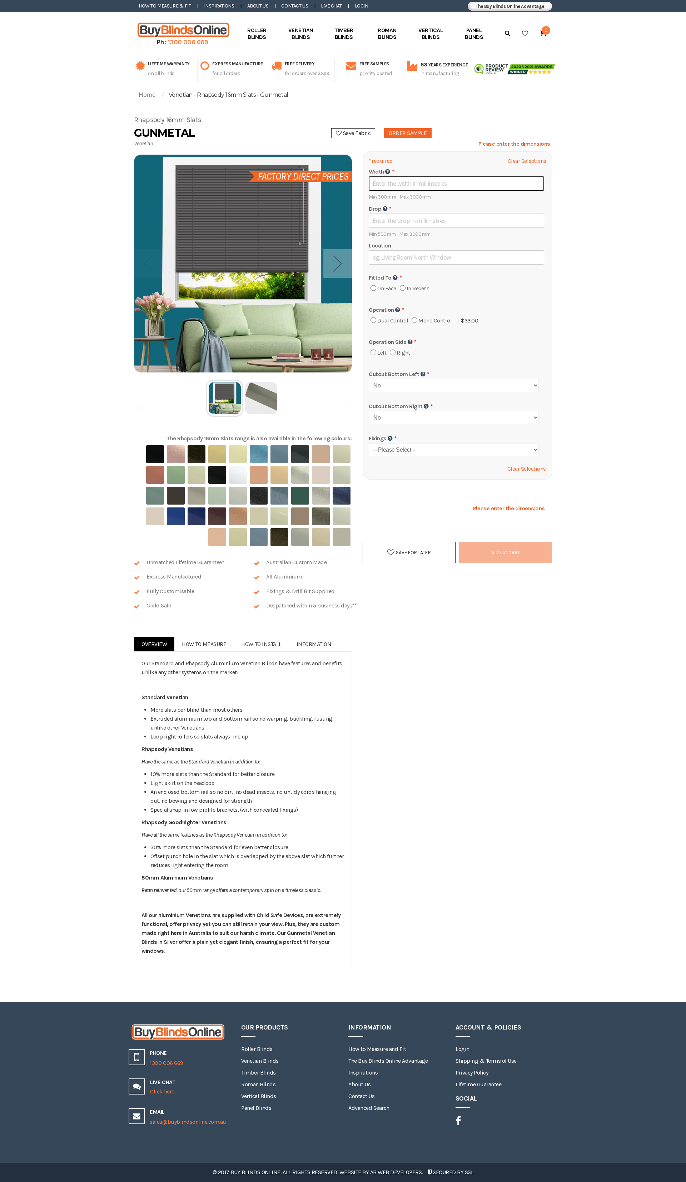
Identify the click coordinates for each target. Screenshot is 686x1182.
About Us (258, 6)
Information (314, 644)
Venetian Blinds (260, 1060)
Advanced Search (368, 1108)
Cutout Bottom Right (396, 406)
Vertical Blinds (258, 1096)
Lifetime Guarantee (478, 1084)
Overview (154, 644)
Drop (375, 208)
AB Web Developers (396, 1172)
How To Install (261, 644)
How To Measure (204, 644)
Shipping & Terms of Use (486, 1060)
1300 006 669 (188, 42)
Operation (381, 309)
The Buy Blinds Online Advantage (510, 6)
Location (380, 245)
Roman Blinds (258, 1084)
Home (147, 94)
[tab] (154, 644)
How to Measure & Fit (165, 6)
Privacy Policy (472, 1072)
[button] (337, 263)
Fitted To (380, 277)
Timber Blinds (258, 1072)
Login (361, 6)
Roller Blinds (257, 1049)
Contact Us (294, 6)
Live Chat (331, 6)
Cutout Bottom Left (394, 374)
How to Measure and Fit (377, 1049)
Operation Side (387, 342)
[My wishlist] (525, 33)
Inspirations (219, 6)
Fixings (378, 438)
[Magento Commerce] (182, 29)
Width (376, 171)
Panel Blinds (256, 1108)
